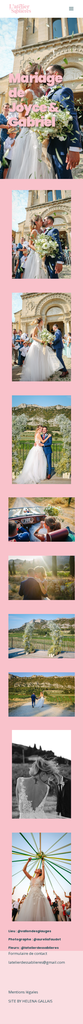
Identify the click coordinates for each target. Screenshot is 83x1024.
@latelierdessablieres (40, 948)
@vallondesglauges (34, 931)
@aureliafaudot (47, 939)
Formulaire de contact (28, 953)
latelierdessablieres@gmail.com (36, 962)
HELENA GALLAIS (37, 1001)
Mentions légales (23, 992)
